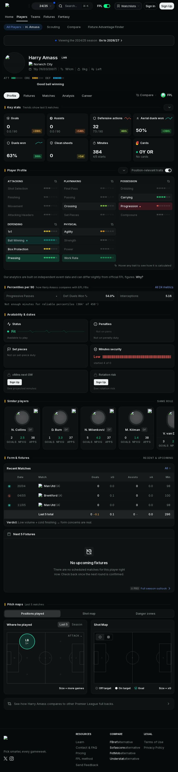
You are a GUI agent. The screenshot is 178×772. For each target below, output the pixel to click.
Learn (80, 742)
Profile (11, 95)
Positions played (32, 613)
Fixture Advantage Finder (106, 27)
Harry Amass (43, 57)
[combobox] (168, 107)
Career (87, 95)
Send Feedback (87, 765)
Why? (139, 277)
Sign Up (166, 6)
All (166, 468)
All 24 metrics (164, 287)
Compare (74, 27)
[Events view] (100, 637)
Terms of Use (153, 742)
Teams (35, 17)
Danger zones (145, 613)
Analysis (68, 95)
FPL (99, 6)
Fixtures (49, 17)
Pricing (81, 753)
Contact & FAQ (86, 747)
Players (22, 17)
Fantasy (64, 17)
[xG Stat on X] (5, 758)
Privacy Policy (154, 747)
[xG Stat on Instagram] (11, 758)
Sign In (150, 6)
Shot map (89, 613)
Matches (48, 95)
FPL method (84, 758)
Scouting (53, 27)
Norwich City (43, 64)
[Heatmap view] (108, 637)
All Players (13, 27)
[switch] (168, 170)
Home (9, 17)
